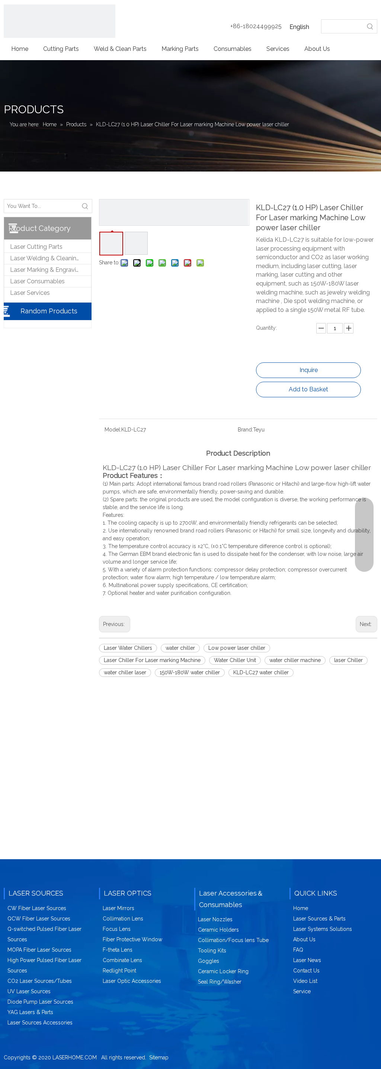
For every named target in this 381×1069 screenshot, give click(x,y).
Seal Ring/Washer (219, 982)
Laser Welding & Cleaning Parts (50, 258)
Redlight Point (119, 971)
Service (302, 991)
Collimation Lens (123, 919)
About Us (304, 939)
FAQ (298, 950)
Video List (305, 981)
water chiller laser (125, 672)
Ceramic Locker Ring (223, 971)
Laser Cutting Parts (36, 246)
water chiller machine (295, 660)
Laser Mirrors (118, 908)
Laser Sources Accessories (40, 1023)
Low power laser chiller (236, 648)
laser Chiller (348, 660)
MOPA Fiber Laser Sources (39, 950)
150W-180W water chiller (190, 672)
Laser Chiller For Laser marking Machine (152, 660)
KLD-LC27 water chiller (261, 672)
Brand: (245, 430)
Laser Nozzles (215, 919)
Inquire (309, 370)
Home (300, 908)
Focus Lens (117, 929)
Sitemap (159, 1057)
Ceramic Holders (218, 930)
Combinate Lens (122, 960)
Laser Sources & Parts (319, 919)
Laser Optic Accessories (132, 981)
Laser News (307, 960)
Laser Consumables (37, 281)
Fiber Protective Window (132, 939)
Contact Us (306, 971)
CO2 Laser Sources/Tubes (39, 981)
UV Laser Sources (29, 991)
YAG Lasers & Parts (30, 1012)
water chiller (180, 648)
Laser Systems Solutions (322, 929)
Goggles (208, 961)
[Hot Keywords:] (370, 26)
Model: (113, 430)
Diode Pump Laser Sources (40, 1002)
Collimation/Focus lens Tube (233, 940)
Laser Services (30, 292)
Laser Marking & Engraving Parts (50, 269)
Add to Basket (308, 389)
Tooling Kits (212, 951)
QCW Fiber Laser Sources (38, 919)
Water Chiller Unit (235, 660)
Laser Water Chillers (128, 648)
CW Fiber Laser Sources (36, 908)
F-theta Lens (117, 950)
